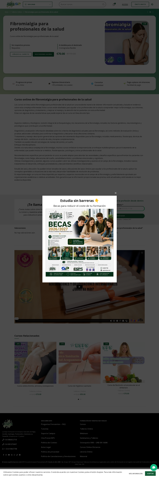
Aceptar (150, 474)
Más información (136, 474)
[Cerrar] (115, 193)
